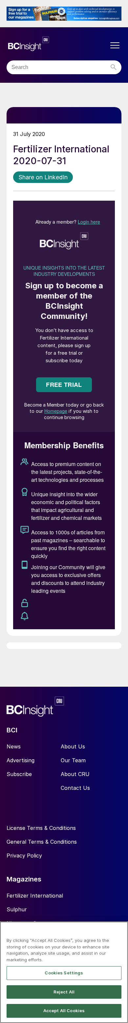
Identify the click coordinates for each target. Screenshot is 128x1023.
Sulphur (17, 909)
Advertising (20, 760)
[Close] (120, 930)
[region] (64, 972)
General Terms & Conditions (42, 841)
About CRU (75, 774)
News (14, 746)
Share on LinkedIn (43, 177)
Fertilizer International (35, 895)
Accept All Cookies (64, 1010)
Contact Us (75, 788)
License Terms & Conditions (41, 828)
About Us (73, 746)
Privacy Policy (24, 855)
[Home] (57, 44)
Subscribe (19, 774)
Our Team (73, 760)
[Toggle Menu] (114, 45)
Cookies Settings (64, 972)
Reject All (64, 991)
